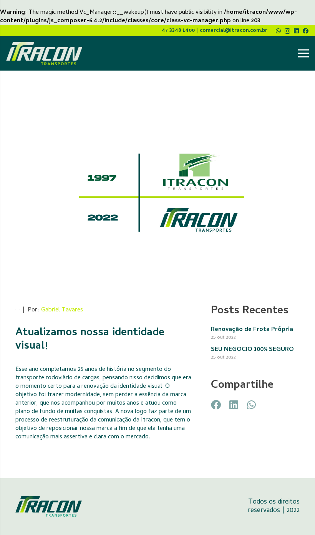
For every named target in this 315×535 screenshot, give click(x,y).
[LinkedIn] (296, 31)
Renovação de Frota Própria (252, 330)
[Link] (44, 53)
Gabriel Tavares (62, 310)
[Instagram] (287, 31)
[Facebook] (306, 31)
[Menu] (303, 53)
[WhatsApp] (278, 31)
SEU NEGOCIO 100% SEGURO (252, 350)
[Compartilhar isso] (216, 404)
